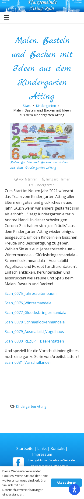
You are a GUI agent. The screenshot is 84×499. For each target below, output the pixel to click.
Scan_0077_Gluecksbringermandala (35, 312)
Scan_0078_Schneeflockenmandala (35, 322)
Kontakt (58, 448)
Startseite (24, 448)
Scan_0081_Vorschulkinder (28, 362)
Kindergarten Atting (31, 406)
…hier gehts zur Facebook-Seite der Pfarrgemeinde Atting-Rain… (51, 463)
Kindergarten (45, 185)
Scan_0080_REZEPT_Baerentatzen (34, 341)
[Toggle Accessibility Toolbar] (74, 489)
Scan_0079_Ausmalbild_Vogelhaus (34, 331)
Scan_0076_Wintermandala (28, 303)
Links (42, 448)
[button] (6, 17)
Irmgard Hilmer (58, 179)
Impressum (42, 454)
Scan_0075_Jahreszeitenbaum (30, 293)
